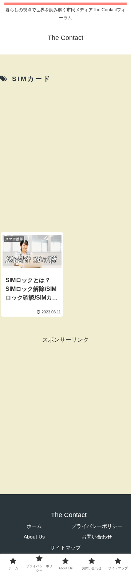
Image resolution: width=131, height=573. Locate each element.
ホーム (34, 526)
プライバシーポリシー (96, 526)
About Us (34, 537)
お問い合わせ (97, 537)
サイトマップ (65, 547)
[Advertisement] (65, 155)
